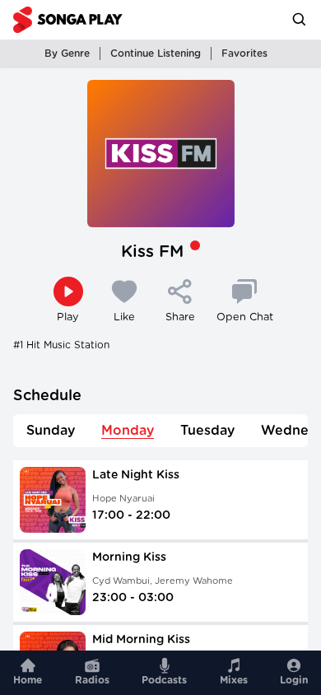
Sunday (50, 430)
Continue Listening (155, 53)
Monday (127, 430)
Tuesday (207, 430)
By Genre (67, 53)
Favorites (244, 53)
